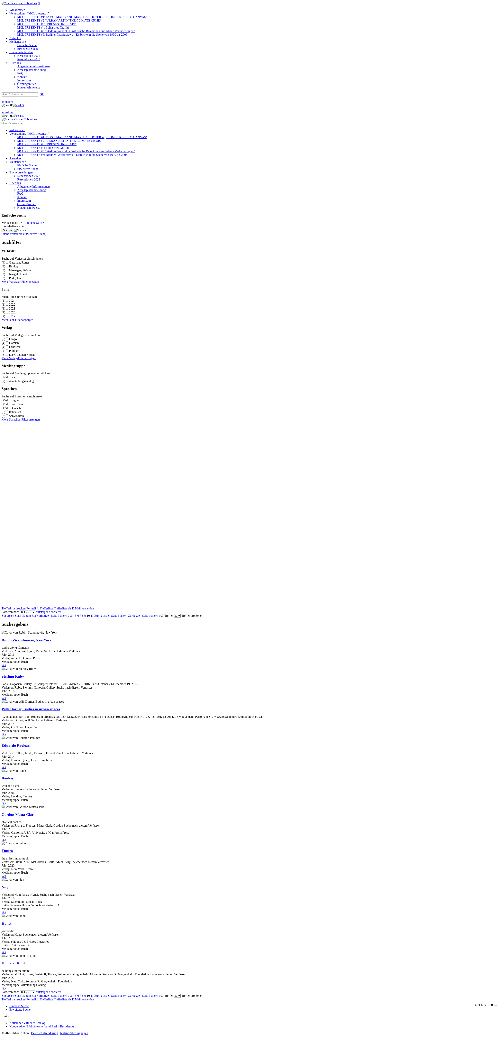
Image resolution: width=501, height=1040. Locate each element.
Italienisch (15, 412)
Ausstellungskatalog (21, 381)
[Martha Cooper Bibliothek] (19, 3)
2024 (12, 300)
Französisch (18, 404)
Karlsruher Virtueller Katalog (27, 1023)
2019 (12, 316)
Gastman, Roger (19, 262)
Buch (14, 377)
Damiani (14, 343)
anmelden (8, 101)
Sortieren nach (10, 612)
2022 (12, 304)
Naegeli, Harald (19, 274)
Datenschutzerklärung (44, 1033)
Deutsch (16, 408)
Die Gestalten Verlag (22, 354)
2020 (12, 312)
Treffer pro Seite (191, 615)
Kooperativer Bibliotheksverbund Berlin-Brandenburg (42, 1026)
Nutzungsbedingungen (74, 1033)
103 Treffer (166, 615)
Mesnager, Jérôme (20, 270)
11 (92, 615)
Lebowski (15, 346)
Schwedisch (16, 416)
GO (42, 94)
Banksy (13, 266)
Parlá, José (15, 278)
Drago (13, 339)
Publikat (14, 350)
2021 (12, 308)
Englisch (16, 400)
